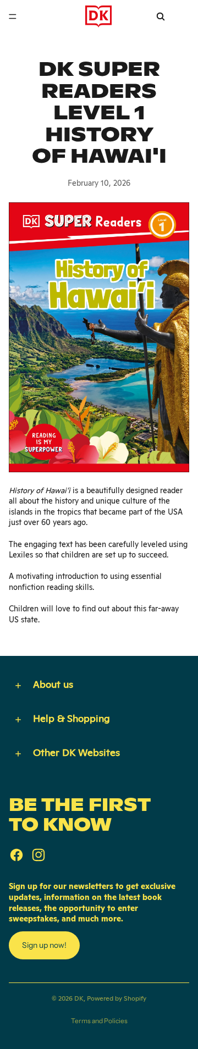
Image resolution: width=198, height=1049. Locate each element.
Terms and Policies (99, 1021)
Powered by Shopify (116, 998)
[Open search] (160, 16)
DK (79, 998)
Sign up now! (44, 945)
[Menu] (12, 16)
